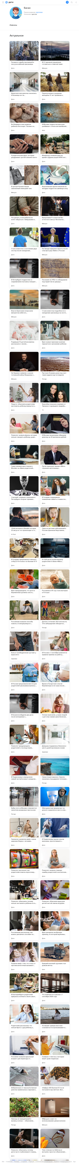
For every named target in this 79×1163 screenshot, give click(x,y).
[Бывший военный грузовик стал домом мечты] (54, 956)
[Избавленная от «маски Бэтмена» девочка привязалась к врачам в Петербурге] (24, 1081)
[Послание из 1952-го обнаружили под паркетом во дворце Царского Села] (54, 273)
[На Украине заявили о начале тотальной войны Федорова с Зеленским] (24, 366)
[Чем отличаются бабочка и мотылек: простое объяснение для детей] (54, 1143)
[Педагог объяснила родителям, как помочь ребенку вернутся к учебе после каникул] (24, 397)
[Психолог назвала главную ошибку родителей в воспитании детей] (54, 863)
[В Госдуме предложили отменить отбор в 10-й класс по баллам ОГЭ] (24, 552)
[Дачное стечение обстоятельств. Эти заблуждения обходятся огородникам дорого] (54, 615)
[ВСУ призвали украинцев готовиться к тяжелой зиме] (54, 55)
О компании (9, 1161)
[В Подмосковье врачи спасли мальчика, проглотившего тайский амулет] (54, 832)
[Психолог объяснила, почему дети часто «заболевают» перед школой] (24, 1143)
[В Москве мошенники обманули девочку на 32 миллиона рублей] (54, 428)
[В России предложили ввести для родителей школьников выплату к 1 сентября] (24, 677)
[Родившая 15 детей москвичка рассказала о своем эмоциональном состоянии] (24, 335)
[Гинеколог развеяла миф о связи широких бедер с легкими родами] (24, 832)
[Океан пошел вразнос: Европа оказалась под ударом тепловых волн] (54, 770)
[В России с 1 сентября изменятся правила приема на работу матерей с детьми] (54, 646)
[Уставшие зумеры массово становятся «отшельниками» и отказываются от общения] (54, 1019)
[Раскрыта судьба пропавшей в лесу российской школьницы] (24, 55)
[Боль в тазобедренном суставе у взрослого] (24, 646)
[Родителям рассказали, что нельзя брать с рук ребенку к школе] (24, 1019)
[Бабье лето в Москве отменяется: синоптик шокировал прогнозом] (24, 801)
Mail (3, 1161)
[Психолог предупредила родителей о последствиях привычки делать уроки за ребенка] (24, 739)
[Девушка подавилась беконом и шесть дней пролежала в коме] (54, 739)
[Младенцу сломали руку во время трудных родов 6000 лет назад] (54, 148)
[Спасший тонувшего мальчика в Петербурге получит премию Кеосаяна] (24, 490)
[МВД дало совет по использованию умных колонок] (54, 1112)
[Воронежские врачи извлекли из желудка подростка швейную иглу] (54, 180)
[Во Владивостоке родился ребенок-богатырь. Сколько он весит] (24, 117)
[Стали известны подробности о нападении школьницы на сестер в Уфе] (54, 304)
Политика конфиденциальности (63, 1161)
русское (39, 12)
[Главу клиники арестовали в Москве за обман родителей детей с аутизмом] (24, 459)
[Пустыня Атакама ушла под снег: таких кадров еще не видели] (54, 366)
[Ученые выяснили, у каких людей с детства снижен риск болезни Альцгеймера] (54, 708)
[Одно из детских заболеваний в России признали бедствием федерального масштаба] (54, 521)
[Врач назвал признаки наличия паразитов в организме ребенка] (54, 335)
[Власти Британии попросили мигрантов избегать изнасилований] (24, 304)
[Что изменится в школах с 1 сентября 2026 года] (54, 988)
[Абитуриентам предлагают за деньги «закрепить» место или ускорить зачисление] (54, 801)
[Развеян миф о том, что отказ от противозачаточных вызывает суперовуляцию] (24, 956)
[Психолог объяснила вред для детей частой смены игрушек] (54, 894)
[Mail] (6, 2)
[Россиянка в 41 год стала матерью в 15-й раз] (54, 584)
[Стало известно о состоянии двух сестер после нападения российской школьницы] (24, 242)
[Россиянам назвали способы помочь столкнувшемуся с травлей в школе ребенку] (24, 615)
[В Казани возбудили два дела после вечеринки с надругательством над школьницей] (24, 708)
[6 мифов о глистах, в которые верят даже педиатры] (54, 1050)
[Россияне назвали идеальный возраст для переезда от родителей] (24, 1050)
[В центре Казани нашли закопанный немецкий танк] (24, 180)
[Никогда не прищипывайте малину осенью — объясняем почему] (24, 1112)
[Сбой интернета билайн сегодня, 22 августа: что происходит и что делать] (24, 521)
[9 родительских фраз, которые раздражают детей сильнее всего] (24, 148)
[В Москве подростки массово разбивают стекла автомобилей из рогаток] (54, 117)
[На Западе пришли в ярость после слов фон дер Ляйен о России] (54, 242)
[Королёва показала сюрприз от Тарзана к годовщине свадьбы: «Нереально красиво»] (54, 397)
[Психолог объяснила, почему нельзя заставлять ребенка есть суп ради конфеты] (24, 894)
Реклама (16, 1161)
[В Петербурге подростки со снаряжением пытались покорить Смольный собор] (24, 273)
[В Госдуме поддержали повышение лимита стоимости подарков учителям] (54, 490)
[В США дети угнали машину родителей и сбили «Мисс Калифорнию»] (54, 552)
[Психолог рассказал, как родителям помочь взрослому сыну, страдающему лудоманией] (24, 863)
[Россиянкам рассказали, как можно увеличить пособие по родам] (24, 925)
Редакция (31, 1161)
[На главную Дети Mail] (10, 2)
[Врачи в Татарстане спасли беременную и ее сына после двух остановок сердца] (54, 677)
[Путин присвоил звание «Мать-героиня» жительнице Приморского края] (54, 459)
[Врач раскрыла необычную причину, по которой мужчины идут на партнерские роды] (54, 925)
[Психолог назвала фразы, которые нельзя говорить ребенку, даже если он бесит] (24, 428)
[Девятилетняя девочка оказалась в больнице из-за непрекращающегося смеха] (24, 86)
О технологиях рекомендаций (44, 1161)
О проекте (24, 1161)
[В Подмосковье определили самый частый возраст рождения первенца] (24, 770)
